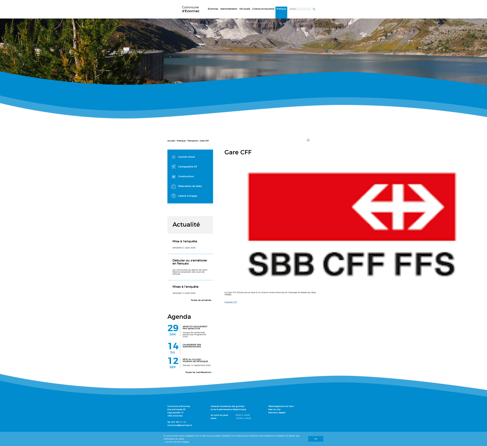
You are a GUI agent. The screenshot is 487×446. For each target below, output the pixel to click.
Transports (192, 141)
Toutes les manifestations (198, 372)
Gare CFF (204, 141)
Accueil (171, 141)
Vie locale (244, 9)
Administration (228, 9)
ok (315, 439)
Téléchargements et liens (281, 406)
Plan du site (274, 409)
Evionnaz (213, 9)
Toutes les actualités (201, 300)
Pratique (281, 9)
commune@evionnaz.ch (179, 425)
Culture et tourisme (263, 9)
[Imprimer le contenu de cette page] (308, 140)
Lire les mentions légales (177, 442)
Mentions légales (276, 413)
